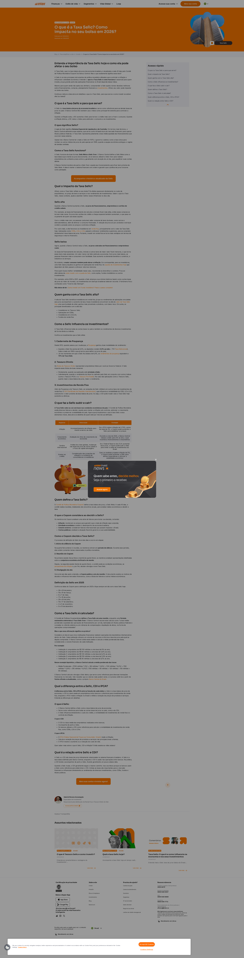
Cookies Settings (146, 949)
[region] (99, 947)
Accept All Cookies (147, 944)
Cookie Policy (22, 947)
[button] (7, 947)
